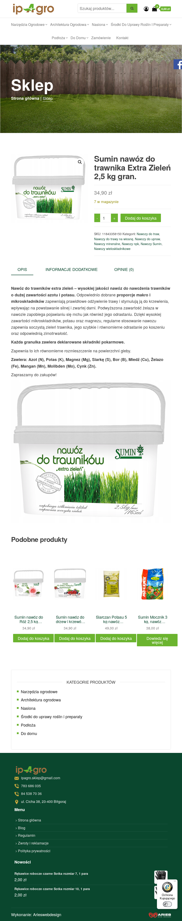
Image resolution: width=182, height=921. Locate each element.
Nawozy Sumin (151, 244)
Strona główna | (26, 98)
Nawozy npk (130, 244)
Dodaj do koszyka (140, 218)
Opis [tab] (22, 269)
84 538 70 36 (31, 793)
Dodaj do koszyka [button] (33, 638)
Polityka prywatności (34, 850)
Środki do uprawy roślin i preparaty (140, 24)
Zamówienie (101, 37)
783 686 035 (31, 785)
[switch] (167, 904)
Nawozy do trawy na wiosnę (113, 239)
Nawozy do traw (148, 234)
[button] (80, 162)
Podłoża (58, 37)
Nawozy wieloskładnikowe (112, 248)
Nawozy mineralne (107, 244)
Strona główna (29, 820)
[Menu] (175, 882)
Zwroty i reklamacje (33, 843)
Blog (21, 827)
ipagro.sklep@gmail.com (40, 777)
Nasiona (98, 24)
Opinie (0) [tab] (124, 269)
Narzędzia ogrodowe (28, 24)
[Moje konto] (146, 8)
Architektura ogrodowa (68, 24)
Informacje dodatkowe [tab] (72, 269)
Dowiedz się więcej (157, 640)
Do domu (78, 37)
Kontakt (122, 37)
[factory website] (160, 914)
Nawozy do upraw (147, 239)
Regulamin (26, 835)
